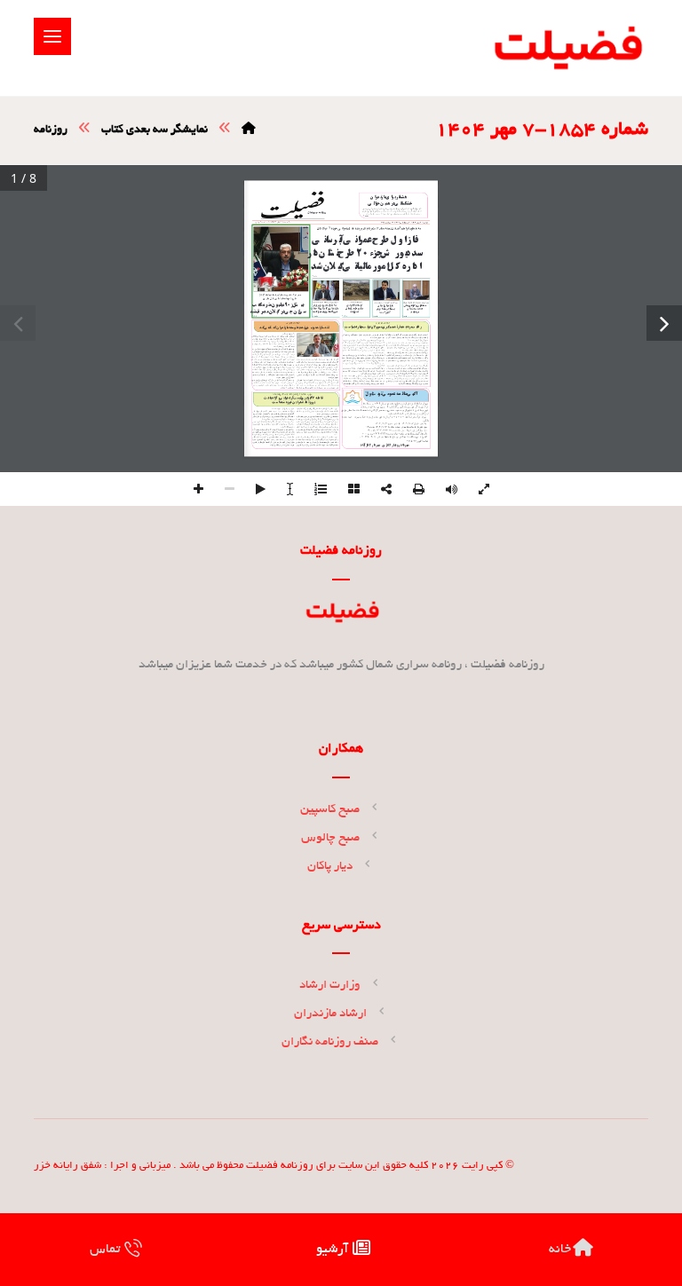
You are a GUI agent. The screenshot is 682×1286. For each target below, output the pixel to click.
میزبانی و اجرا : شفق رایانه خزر (102, 1166)
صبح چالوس (330, 838)
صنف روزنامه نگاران (330, 1042)
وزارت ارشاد (330, 985)
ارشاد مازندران (330, 1014)
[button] (52, 36)
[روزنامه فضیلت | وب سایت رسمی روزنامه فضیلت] (566, 48)
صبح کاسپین (330, 810)
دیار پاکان (330, 866)
